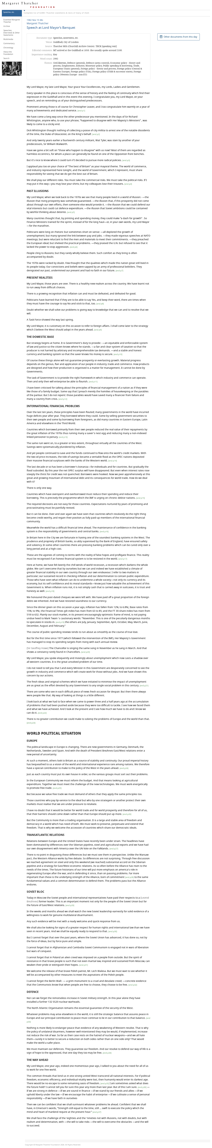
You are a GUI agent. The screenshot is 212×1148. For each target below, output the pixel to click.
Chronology (8, 47)
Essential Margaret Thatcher (11, 20)
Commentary (9, 43)
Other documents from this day (180, 37)
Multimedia (8, 39)
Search (6, 58)
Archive (6, 26)
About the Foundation (8, 53)
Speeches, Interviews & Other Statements (11, 32)
